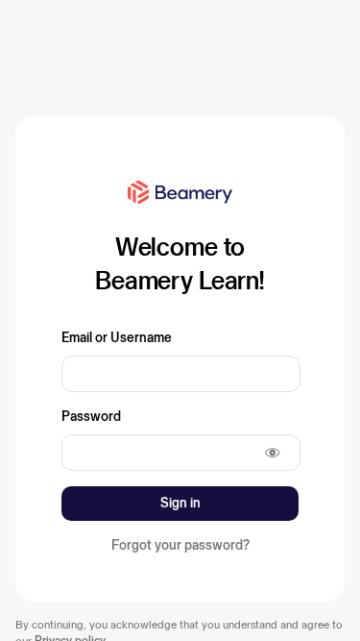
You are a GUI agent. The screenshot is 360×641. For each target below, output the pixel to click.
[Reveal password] (272, 452)
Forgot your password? (180, 545)
